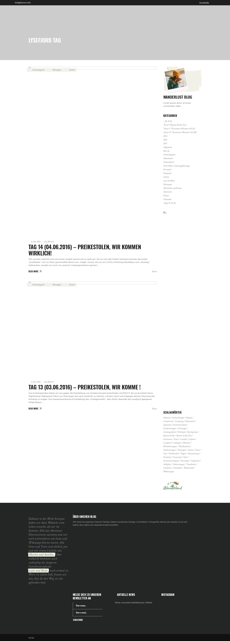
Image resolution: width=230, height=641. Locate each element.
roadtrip (167, 457)
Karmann (167, 439)
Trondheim (191, 464)
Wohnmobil (189, 467)
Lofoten (192, 439)
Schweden (167, 199)
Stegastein (195, 460)
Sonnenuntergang (171, 460)
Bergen (189, 417)
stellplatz (167, 464)
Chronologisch (38, 69)
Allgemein (167, 147)
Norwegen (56, 69)
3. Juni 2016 (36, 381)
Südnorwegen (178, 464)
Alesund (166, 417)
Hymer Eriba (168, 435)
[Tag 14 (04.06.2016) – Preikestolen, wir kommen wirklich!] (92, 152)
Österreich (167, 191)
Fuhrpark (167, 173)
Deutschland (168, 162)
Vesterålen (177, 467)
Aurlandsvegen (178, 417)
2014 (165, 136)
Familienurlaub (179, 424)
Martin (49, 241)
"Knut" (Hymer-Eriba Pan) (174, 124)
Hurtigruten (192, 432)
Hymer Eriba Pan (184, 435)
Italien (166, 176)
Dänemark (168, 158)
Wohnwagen (168, 471)
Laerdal (183, 439)
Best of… (167, 150)
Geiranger (182, 428)
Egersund (167, 424)
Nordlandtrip (184, 446)
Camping (179, 421)
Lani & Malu (168, 180)
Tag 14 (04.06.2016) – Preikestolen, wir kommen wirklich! (84, 250)
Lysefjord (167, 442)
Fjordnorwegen (169, 428)
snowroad (177, 457)
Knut (176, 439)
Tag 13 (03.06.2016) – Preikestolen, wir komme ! (84, 387)
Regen (183, 453)
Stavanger (184, 460)
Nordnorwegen (169, 449)
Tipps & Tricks (169, 203)
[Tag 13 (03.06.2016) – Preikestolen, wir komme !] (92, 329)
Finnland (167, 169)
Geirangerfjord (169, 432)
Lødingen (177, 442)
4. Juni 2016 (36, 241)
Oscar (197, 449)
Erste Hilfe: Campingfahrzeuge (176, 165)
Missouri (186, 442)
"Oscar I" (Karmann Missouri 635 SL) (179, 128)
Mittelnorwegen (170, 446)
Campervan (168, 421)
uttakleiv (167, 467)
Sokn (185, 457)
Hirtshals (181, 432)
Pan (165, 453)
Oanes (190, 449)
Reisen (72, 69)
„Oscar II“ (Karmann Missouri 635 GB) (180, 132)
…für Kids (167, 121)
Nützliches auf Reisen (172, 188)
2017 (165, 143)
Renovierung (193, 453)
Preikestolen (174, 453)
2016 (165, 139)
